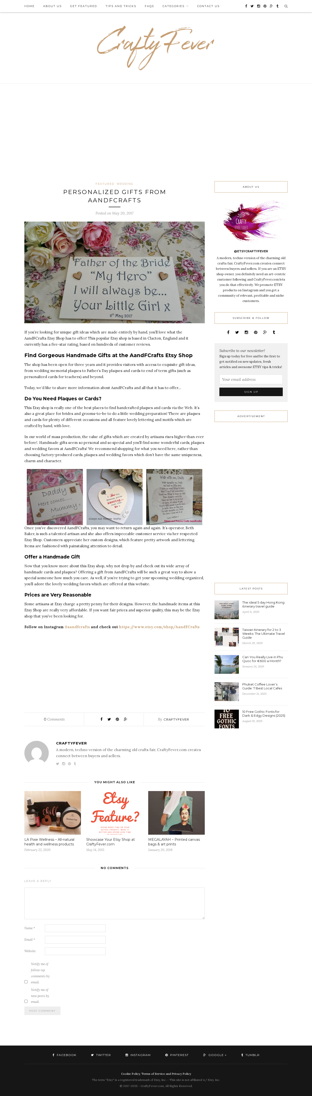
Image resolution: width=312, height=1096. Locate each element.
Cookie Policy (130, 1074)
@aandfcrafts (77, 627)
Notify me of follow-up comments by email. (40, 973)
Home (29, 6)
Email (29, 940)
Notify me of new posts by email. (40, 996)
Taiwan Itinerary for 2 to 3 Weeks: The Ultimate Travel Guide (263, 633)
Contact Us (208, 6)
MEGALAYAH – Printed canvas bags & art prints (174, 841)
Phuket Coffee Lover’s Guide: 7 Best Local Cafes (262, 686)
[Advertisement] (156, 132)
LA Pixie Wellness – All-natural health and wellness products (49, 841)
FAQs (149, 6)
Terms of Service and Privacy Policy (166, 1074)
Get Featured (83, 6)
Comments (54, 719)
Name (29, 928)
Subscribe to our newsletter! (242, 350)
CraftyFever (176, 719)
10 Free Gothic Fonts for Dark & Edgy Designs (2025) (263, 713)
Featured (105, 184)
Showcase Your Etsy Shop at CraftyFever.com (110, 841)
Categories (174, 6)
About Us (52, 6)
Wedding (125, 184)
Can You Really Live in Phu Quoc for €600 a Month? (262, 659)
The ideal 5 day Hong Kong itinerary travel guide (263, 604)
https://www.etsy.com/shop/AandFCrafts (159, 627)
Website (30, 951)
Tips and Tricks (121, 6)
